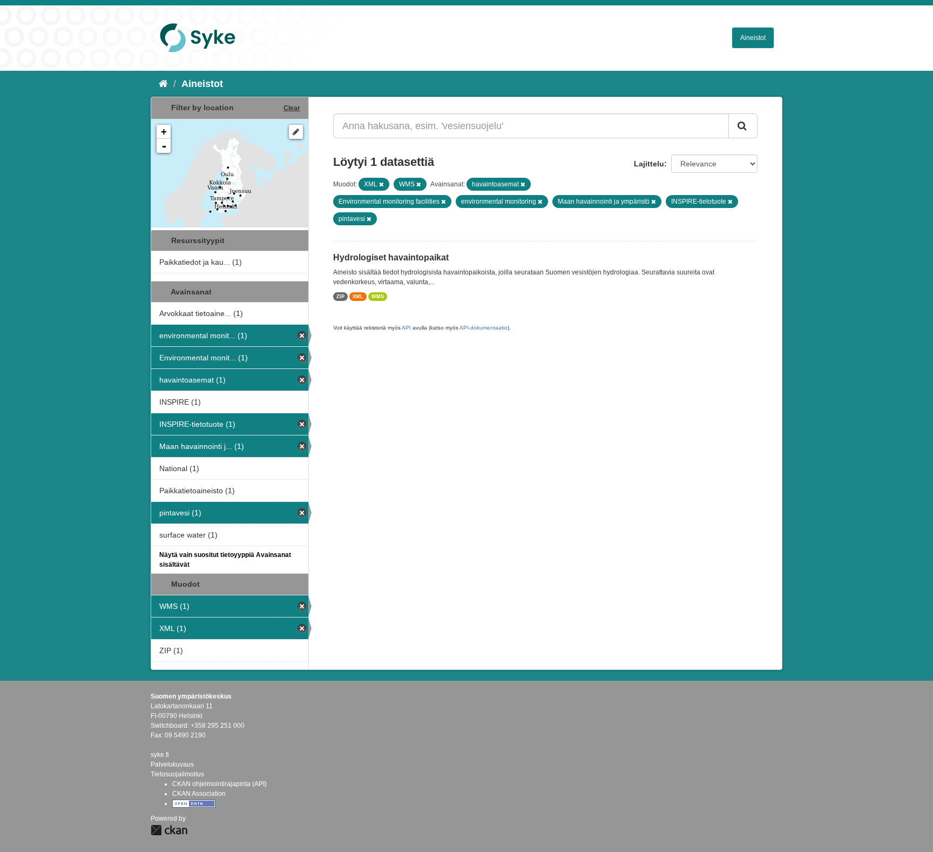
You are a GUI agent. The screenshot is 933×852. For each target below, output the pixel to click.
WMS (377, 296)
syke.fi (160, 755)
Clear (291, 108)
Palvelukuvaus (172, 764)
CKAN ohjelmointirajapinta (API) (219, 784)
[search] (743, 125)
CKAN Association (199, 793)
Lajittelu (649, 163)
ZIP (340, 296)
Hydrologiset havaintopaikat (391, 257)
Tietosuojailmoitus (177, 774)
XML (358, 296)
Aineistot (753, 38)
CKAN (169, 830)
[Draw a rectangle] (296, 132)
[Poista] (381, 184)
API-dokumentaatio (483, 328)
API (406, 328)
